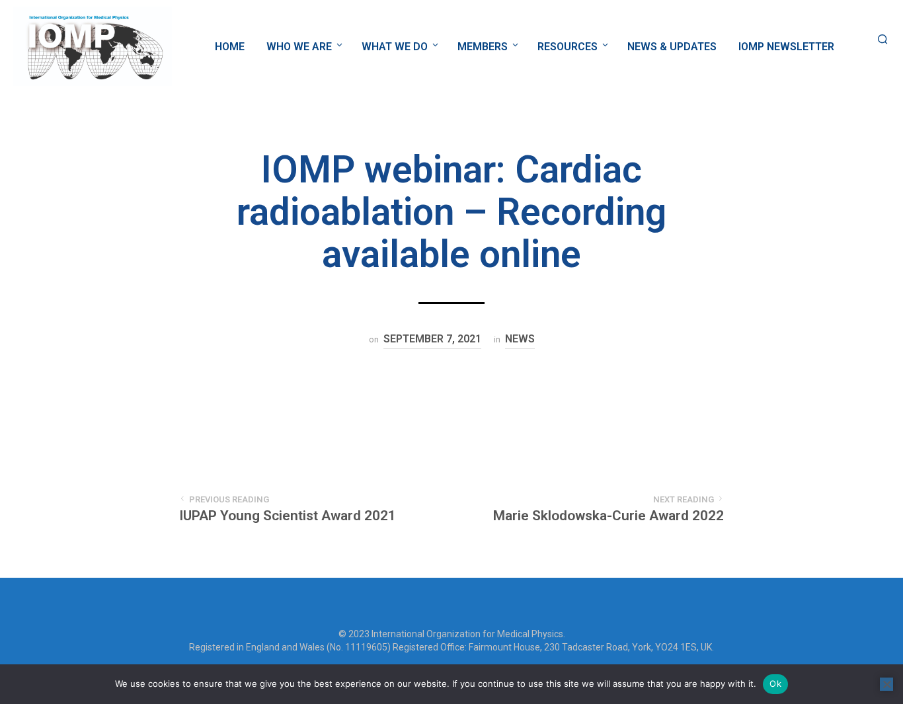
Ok (775, 683)
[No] (886, 684)
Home (230, 46)
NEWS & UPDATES (672, 46)
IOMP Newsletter (786, 46)
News (520, 338)
